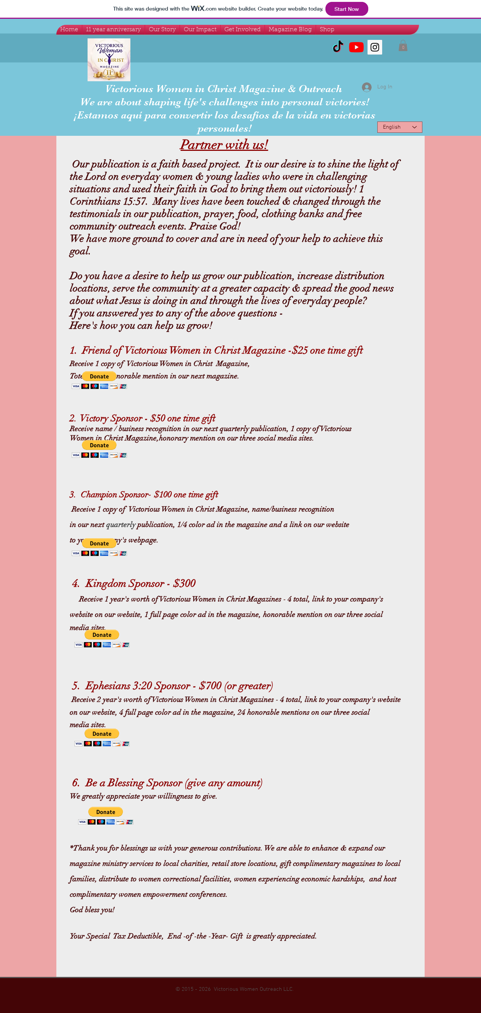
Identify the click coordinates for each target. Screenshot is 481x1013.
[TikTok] (338, 47)
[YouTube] (356, 47)
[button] (403, 45)
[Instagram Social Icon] (375, 47)
